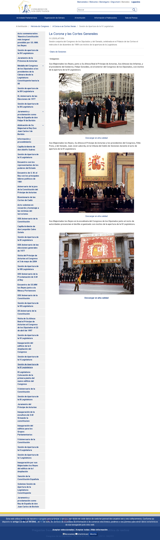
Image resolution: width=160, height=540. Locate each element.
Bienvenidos (82, 2)
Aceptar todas (83, 530)
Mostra (93, 534)
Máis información (99, 530)
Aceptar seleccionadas (63, 530)
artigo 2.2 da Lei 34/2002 (25, 522)
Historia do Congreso (40, 26)
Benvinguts (104, 2)
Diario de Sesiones (58, 52)
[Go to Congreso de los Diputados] (33, 7)
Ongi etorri (115, 2)
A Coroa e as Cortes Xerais (64, 26)
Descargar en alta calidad (96, 138)
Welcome (93, 2)
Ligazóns (136, 2)
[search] (107, 10)
